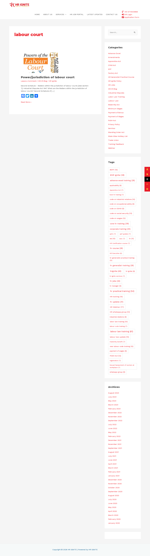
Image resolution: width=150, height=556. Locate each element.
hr (131, 239)
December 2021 (114, 440)
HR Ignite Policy (114, 81)
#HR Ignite (117, 175)
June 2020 (112, 503)
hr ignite (130, 271)
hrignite (115, 271)
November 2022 (115, 417)
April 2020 (112, 511)
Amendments (114, 57)
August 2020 (113, 495)
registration (115, 360)
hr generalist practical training (122, 259)
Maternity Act (113, 105)
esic (122, 238)
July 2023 (112, 397)
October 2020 (114, 488)
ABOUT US (47, 14)
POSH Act (115, 356)
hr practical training (122, 291)
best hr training (117, 195)
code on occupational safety (122, 204)
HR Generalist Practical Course (121, 77)
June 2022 (112, 428)
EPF (109, 69)
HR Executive (116, 253)
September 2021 (115, 448)
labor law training (119, 322)
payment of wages (118, 351)
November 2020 (115, 484)
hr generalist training (122, 265)
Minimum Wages (115, 109)
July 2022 (112, 424)
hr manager (115, 286)
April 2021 (112, 464)
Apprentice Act (114, 61)
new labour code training (121, 346)
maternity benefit (117, 342)
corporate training (120, 229)
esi (112, 239)
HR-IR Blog (42, 81)
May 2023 (112, 401)
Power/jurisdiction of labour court (47, 77)
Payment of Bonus (116, 113)
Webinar (111, 148)
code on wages (118, 218)
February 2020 (114, 519)
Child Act (112, 65)
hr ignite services (117, 276)
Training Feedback (116, 144)
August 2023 (113, 393)
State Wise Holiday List (117, 136)
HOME (37, 14)
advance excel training (122, 180)
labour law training (121, 331)
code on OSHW (117, 209)
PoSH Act (112, 120)
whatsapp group (117, 372)
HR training (116, 297)
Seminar (111, 128)
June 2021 (112, 460)
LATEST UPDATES (94, 14)
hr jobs (115, 281)
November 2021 (114, 444)
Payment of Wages (116, 116)
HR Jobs (111, 85)
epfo (113, 234)
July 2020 (112, 499)
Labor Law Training (116, 97)
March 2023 (113, 405)
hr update (116, 302)
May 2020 (112, 507)
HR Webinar (117, 307)
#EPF (114, 170)
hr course (116, 248)
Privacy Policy (114, 124)
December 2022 (115, 413)
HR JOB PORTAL (76, 14)
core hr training (119, 223)
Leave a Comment (28, 81)
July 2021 (112, 456)
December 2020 (115, 480)
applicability (116, 185)
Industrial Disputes (116, 93)
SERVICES (60, 14)
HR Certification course (120, 243)
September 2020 (115, 491)
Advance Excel (114, 53)
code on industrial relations (122, 199)
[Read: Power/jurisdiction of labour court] (40, 63)
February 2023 (114, 409)
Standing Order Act (116, 132)
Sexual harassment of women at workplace (122, 366)
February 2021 (114, 472)
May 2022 (112, 432)
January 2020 (114, 523)
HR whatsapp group (120, 312)
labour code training (118, 326)
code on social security (121, 213)
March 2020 (113, 515)
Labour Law (113, 101)
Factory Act (113, 73)
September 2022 (115, 420)
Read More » (26, 102)
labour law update (119, 337)
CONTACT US (111, 14)
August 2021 (113, 452)
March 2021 (113, 468)
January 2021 (113, 476)
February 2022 (114, 436)
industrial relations (118, 317)
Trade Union (113, 140)
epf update (125, 234)
